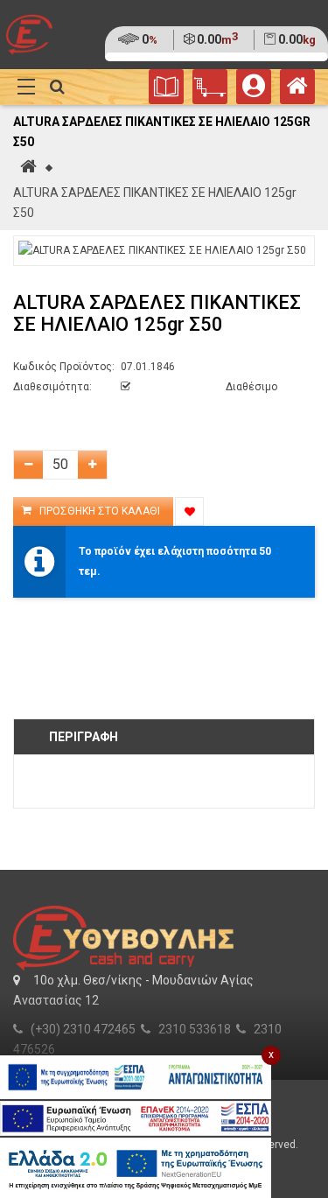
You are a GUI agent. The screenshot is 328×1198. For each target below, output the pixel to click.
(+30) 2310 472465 (83, 1029)
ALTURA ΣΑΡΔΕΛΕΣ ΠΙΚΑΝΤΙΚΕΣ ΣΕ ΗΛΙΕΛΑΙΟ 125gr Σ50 (155, 203)
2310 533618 (194, 1029)
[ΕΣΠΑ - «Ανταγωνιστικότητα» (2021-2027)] (135, 1077)
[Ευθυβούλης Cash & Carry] (297, 90)
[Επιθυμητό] (189, 511)
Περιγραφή (83, 737)
